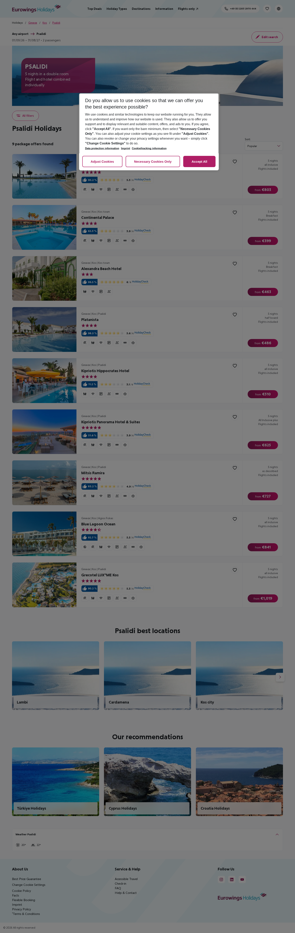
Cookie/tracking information (149, 148)
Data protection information (102, 148)
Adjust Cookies (102, 161)
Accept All (199, 161)
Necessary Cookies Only (153, 161)
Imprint (125, 148)
